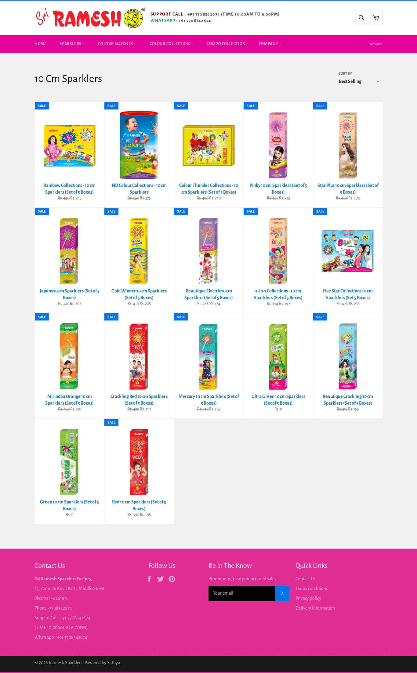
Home (40, 44)
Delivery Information (315, 608)
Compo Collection (226, 44)
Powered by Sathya (102, 662)
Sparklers (71, 44)
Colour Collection (170, 44)
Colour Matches (116, 44)
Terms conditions (312, 588)
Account (376, 44)
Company (269, 44)
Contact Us (306, 578)
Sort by (345, 73)
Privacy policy (308, 598)
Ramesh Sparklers (65, 662)
